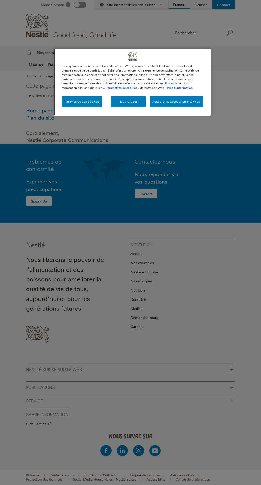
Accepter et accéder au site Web (176, 101)
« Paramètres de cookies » (121, 88)
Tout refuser (128, 101)
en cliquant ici (169, 83)
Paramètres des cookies (82, 101)
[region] (132, 82)
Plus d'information (180, 88)
